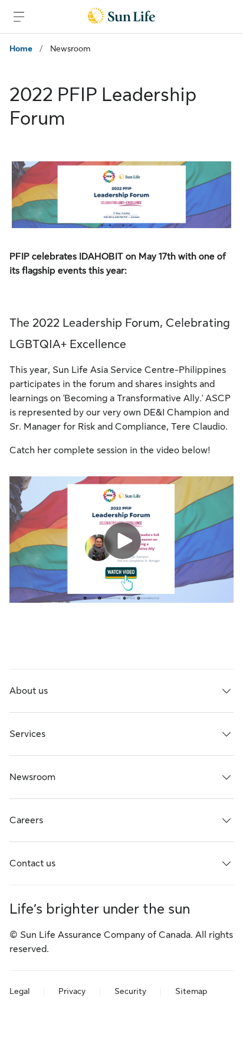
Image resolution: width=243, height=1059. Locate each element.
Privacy (72, 991)
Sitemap (191, 991)
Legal (19, 991)
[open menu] (18, 16)
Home (20, 48)
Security (130, 991)
